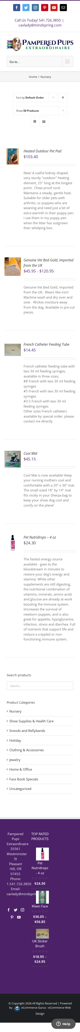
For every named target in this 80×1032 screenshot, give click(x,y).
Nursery (15, 711)
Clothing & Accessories (26, 750)
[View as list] (43, 121)
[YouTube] (19, 917)
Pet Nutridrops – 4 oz (40, 537)
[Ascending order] (63, 97)
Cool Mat (30, 453)
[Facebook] (8, 910)
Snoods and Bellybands (27, 730)
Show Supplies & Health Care (31, 721)
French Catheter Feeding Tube (46, 344)
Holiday (15, 740)
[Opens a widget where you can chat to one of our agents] (63, 1024)
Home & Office (20, 769)
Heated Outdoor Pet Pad (42, 151)
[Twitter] (15, 910)
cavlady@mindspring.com (40, 25)
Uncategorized (20, 788)
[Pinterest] (12, 917)
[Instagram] (22, 910)
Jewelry (14, 759)
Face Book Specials (23, 779)
